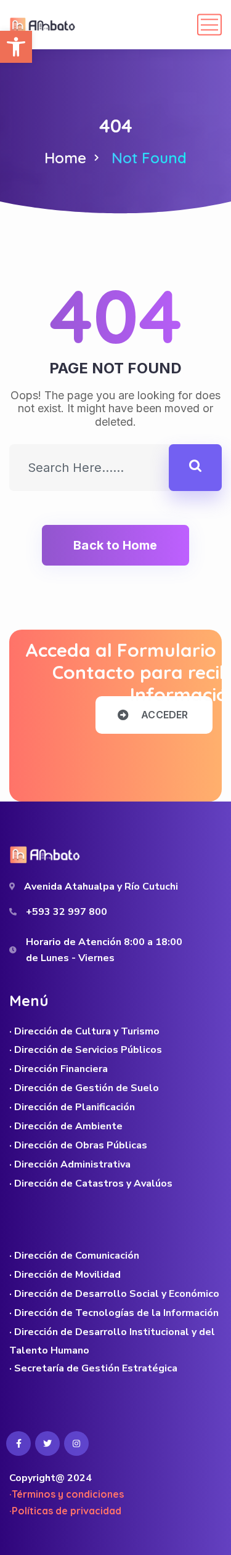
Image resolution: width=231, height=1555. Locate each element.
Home (65, 157)
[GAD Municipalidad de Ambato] (43, 24)
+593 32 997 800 (66, 912)
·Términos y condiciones (66, 1494)
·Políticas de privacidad (65, 1510)
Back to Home (115, 545)
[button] (16, 47)
